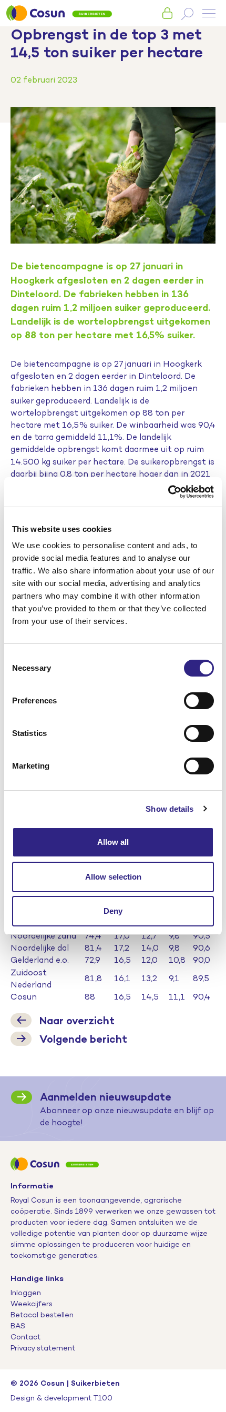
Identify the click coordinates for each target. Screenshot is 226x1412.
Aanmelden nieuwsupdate (105, 1096)
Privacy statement (43, 1348)
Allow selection (113, 876)
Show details (169, 808)
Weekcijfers (32, 1303)
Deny (113, 910)
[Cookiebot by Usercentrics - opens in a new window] (168, 492)
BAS (18, 1326)
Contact (25, 1337)
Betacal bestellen (42, 1314)
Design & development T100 (61, 1398)
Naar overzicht (77, 1020)
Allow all (113, 842)
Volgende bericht (83, 1038)
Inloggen (26, 1292)
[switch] (199, 700)
